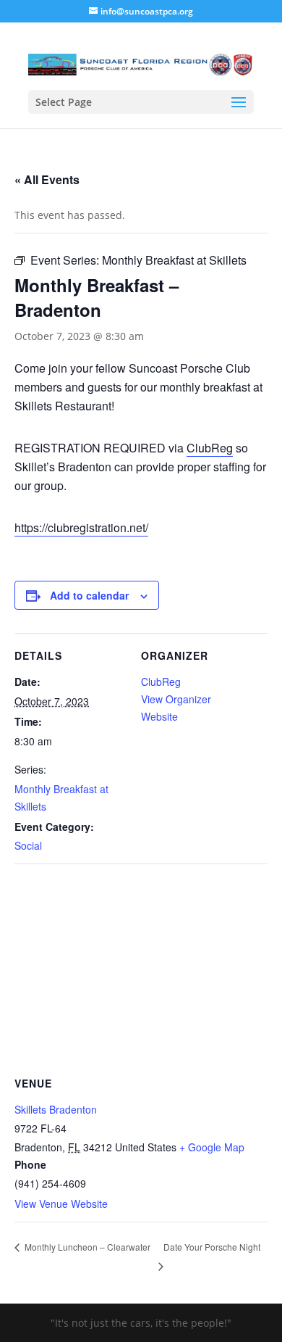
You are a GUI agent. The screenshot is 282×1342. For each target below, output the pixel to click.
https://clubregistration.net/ (81, 527)
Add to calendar (89, 595)
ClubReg (210, 447)
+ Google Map (211, 1147)
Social (28, 845)
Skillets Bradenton (55, 1109)
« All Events (47, 179)
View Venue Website (61, 1203)
